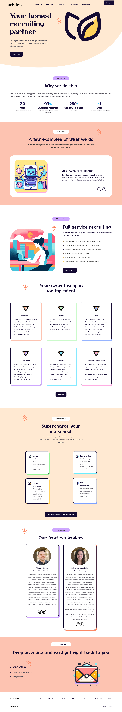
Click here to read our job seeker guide (61, 514)
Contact (110, 698)
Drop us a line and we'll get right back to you (61, 652)
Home (40, 698)
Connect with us (18, 666)
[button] (99, 189)
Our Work (49, 5)
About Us (38, 5)
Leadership (86, 5)
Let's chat (61, 394)
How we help (16, 54)
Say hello (109, 3)
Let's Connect (61, 644)
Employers (61, 5)
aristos (15, 4)
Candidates (74, 5)
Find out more (70, 270)
